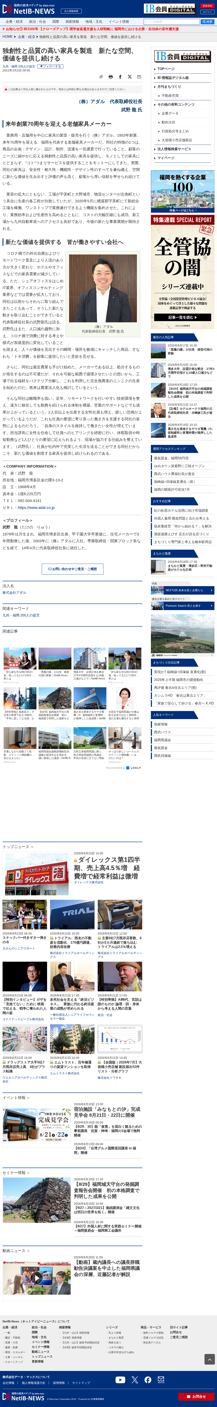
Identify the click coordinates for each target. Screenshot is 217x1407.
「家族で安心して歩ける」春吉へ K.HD (184, 703)
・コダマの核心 (115, 1347)
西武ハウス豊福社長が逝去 (174, 474)
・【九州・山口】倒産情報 (74, 1332)
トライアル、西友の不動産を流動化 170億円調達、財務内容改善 (71, 942)
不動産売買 (170, 95)
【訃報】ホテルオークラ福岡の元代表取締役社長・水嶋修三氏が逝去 (190, 412)
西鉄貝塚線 (162, 755)
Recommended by (116, 768)
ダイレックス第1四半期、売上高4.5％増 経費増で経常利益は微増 (107, 868)
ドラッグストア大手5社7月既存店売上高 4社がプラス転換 (24, 1066)
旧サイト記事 (179, 1327)
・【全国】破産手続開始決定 (75, 1347)
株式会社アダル (14, 592)
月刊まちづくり (169, 86)
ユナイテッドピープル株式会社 (23, 1019)
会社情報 (8, 1383)
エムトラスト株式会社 (65, 1073)
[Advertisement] (72, 807)
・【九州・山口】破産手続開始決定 (79, 1342)
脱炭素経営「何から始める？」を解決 (183, 526)
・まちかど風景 (115, 1337)
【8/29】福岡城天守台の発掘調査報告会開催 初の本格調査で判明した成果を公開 (107, 1190)
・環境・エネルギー (14, 1352)
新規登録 (207, 5)
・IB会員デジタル (151, 1342)
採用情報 (59, 1383)
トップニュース (42, 1356)
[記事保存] (101, 77)
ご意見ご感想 (179, 1337)
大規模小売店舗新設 (177, 140)
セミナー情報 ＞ (16, 1173)
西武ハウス (162, 732)
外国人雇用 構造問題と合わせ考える (181, 518)
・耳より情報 (113, 1332)
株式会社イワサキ (109, 1077)
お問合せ (176, 1332)
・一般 (6, 1332)
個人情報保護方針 (34, 1383)
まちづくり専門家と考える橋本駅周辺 (183, 542)
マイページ (165, 158)
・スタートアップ (13, 1362)
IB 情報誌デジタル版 (173, 78)
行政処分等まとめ (175, 131)
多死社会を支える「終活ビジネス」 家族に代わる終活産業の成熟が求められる (72, 1004)
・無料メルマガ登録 (152, 1332)
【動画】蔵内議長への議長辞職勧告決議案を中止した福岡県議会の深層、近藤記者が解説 (107, 1268)
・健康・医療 (10, 1347)
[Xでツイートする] (130, 77)
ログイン (207, 12)
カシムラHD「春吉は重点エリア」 (180, 695)
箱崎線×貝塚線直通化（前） (175, 481)
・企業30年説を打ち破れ (120, 1352)
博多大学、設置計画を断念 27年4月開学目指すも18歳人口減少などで (191, 372)
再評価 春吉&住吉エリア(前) (175, 687)
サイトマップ (81, 1383)
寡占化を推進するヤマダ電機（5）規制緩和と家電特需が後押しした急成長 (191, 432)
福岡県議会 (162, 740)
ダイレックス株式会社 (89, 882)
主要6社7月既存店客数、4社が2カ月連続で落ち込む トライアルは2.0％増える (120, 942)
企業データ (170, 113)
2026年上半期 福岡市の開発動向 (178, 680)
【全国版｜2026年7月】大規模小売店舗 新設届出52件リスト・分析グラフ (120, 1066)
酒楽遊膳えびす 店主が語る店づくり (181, 534)
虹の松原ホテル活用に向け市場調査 (181, 510)
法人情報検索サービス (174, 149)
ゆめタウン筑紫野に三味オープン (179, 466)
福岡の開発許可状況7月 (172, 489)
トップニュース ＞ (18, 847)
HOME (8, 36)
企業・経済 (14, 21)
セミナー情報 (41, 1346)
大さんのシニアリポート (19, 948)
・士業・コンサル (13, 1357)
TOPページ (166, 69)
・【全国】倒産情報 (70, 1337)
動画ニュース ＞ (16, 1251)
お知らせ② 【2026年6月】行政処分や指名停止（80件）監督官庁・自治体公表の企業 (70, 29)
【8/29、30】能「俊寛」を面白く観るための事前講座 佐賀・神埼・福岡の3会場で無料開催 (108, 1131)
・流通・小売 (10, 1342)
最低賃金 (161, 748)
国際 (55, 21)
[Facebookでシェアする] (120, 77)
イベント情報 (119, 21)
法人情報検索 (71, 11)
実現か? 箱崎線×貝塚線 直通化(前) (180, 672)
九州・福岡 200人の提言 (19, 66)
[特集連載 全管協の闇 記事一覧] (182, 272)
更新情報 (38, 1361)
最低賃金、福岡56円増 (171, 458)
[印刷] (110, 77)
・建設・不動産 (11, 1337)
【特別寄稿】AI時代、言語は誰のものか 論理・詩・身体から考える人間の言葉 (120, 1004)
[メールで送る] (139, 77)
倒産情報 (72, 21)
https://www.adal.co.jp (36, 508)
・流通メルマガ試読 (152, 1337)
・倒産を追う (113, 1342)
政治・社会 (37, 21)
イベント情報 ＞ (16, 1097)
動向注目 (168, 122)
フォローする (52, 66)
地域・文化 (93, 21)
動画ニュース (41, 1351)
